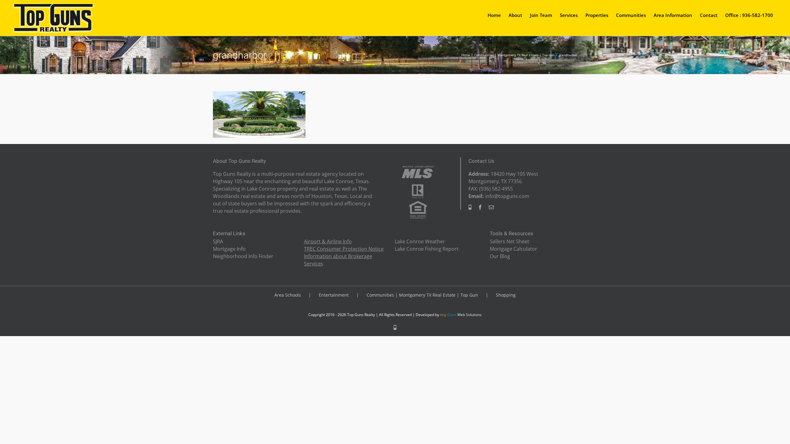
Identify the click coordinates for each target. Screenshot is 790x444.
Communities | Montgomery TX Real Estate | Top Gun (422, 295)
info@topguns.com (507, 196)
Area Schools (287, 295)
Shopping (506, 295)
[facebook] (480, 207)
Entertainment (334, 295)
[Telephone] (470, 207)
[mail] (491, 207)
